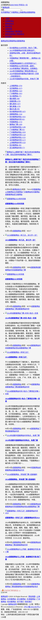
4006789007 (14, 5)
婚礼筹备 (14, 106)
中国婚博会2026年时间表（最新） (22, 66)
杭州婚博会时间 (17, 111)
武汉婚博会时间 (17, 148)
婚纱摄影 (14, 99)
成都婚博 (33, 267)
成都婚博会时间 (17, 119)
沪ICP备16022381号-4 (32, 607)
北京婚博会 (5, 12)
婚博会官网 (12, 604)
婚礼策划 (14, 104)
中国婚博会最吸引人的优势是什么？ (23, 63)
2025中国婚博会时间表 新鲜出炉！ (22, 50)
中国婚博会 (15, 122)
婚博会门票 (15, 124)
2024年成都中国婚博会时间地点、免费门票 (21, 440)
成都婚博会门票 (20, 270)
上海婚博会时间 (17, 142)
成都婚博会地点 (32, 586)
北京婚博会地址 (17, 127)
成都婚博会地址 (13, 348)
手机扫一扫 (23, 5)
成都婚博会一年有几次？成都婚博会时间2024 (22, 518)
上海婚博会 (22, 12)
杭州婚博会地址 (17, 117)
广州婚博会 (13, 12)
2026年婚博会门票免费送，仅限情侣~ (23, 68)
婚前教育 (8, 26)
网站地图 (31, 596)
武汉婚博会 (15, 91)
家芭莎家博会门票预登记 (14, 34)
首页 (7, 18)
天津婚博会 (31, 599)
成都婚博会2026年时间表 (14, 204)
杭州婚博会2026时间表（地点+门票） (23, 48)
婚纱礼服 (14, 109)
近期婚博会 (9, 21)
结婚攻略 (8, 29)
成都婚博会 (31, 12)
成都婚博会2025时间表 (13, 279)
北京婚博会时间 (17, 140)
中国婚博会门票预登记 (13, 31)
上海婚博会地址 (17, 137)
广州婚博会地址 (17, 132)
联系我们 (8, 37)
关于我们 (20, 602)
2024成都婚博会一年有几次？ (16, 357)
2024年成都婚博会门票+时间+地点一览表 (20, 318)
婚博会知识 (9, 24)
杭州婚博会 (15, 145)
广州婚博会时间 (17, 135)
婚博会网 (4, 41)
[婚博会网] (5, 7)
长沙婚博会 (15, 96)
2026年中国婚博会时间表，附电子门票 (24, 79)
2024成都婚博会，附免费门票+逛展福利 (20, 479)
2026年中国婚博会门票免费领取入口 (23, 71)
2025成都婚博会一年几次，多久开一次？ (20, 240)
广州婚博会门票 (17, 130)
